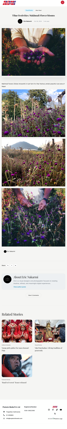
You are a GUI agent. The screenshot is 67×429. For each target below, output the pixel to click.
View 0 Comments (33, 295)
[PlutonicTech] (57, 418)
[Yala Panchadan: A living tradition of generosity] (50, 331)
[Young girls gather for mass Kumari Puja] (17, 331)
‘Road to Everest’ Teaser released (14, 382)
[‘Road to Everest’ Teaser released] (17, 365)
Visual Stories (29, 10)
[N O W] (9, 5)
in (15, 265)
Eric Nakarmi (11, 251)
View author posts (20, 287)
